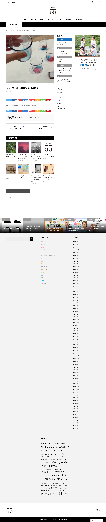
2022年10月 (76, 325)
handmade (44, 269)
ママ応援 (62, 475)
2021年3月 (75, 378)
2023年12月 (76, 286)
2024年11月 (76, 264)
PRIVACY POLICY (61, 109)
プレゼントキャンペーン (58, 469)
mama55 (57, 450)
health (43, 272)
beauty (43, 247)
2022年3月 (75, 345)
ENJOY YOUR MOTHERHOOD (49, 255)
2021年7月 (75, 367)
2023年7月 (75, 300)
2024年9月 (75, 269)
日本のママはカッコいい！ (50, 490)
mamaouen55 (57, 454)
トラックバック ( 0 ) (42, 191)
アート (49, 459)
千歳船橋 (46, 488)
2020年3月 (75, 406)
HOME (25, 19)
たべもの (65, 457)
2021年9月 (75, 361)
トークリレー (63, 466)
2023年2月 (75, 314)
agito (10, 117)
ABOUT (42, 19)
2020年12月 (76, 386)
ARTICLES (33, 19)
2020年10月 (76, 392)
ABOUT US (59, 92)
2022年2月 (75, 347)
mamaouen (45, 454)
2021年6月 (75, 370)
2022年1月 (75, 350)
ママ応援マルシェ (55, 483)
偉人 (49, 486)
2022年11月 (76, 322)
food (42, 264)
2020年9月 (75, 395)
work (42, 280)
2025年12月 (76, 247)
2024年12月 (76, 261)
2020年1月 (75, 411)
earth (42, 253)
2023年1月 (75, 317)
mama (50, 451)
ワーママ (61, 483)
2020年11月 (76, 389)
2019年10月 (76, 420)
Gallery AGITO (14, 24)
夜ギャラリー (55, 488)
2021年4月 (75, 375)
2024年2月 (75, 280)
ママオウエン (60, 471)
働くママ (53, 486)
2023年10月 (76, 292)
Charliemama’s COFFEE (51, 447)
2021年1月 (75, 384)
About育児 (44, 241)
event (42, 258)
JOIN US (59, 103)
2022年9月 (75, 328)
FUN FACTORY (24, 117)
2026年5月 (75, 241)
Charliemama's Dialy (47, 250)
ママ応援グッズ (47, 479)
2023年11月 (76, 289)
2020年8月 (75, 398)
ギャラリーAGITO (39, 117)
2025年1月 (75, 258)
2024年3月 (75, 278)
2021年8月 (75, 364)
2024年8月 (75, 272)
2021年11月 (76, 356)
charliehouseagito (16, 117)
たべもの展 (44, 459)
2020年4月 (75, 403)
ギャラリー (57, 462)
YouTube (43, 283)
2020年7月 (75, 400)
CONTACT (59, 19)
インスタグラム (60, 459)
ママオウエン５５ (49, 475)
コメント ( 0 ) (18, 190)
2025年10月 (76, 250)
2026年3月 (75, 244)
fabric (43, 261)
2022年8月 (75, 331)
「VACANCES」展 (59, 456)
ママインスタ (51, 472)
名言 (50, 488)
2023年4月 (75, 308)
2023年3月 (75, 311)
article (43, 244)
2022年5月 (75, 339)
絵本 (61, 490)
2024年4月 (75, 275)
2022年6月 (75, 336)
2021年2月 (75, 381)
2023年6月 (75, 303)
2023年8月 (75, 297)
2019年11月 (76, 417)
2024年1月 (75, 283)
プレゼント (48, 469)
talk (42, 278)
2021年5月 (75, 372)
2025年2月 (75, 255)
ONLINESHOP (79, 19)
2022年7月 (75, 333)
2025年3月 (75, 253)
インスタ (53, 459)
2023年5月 (75, 306)
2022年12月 (76, 319)
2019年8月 (75, 425)
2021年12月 (76, 353)
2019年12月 (76, 414)
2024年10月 (76, 266)
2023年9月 (75, 294)
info (42, 275)
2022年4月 (75, 342)
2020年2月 (75, 409)
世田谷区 (46, 486)
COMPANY (68, 19)
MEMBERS (50, 19)
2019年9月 (75, 423)
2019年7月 (75, 428)
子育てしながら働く (63, 488)
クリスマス (58, 466)
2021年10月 (76, 358)
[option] (10, 225)
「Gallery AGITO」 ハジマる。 (48, 457)
